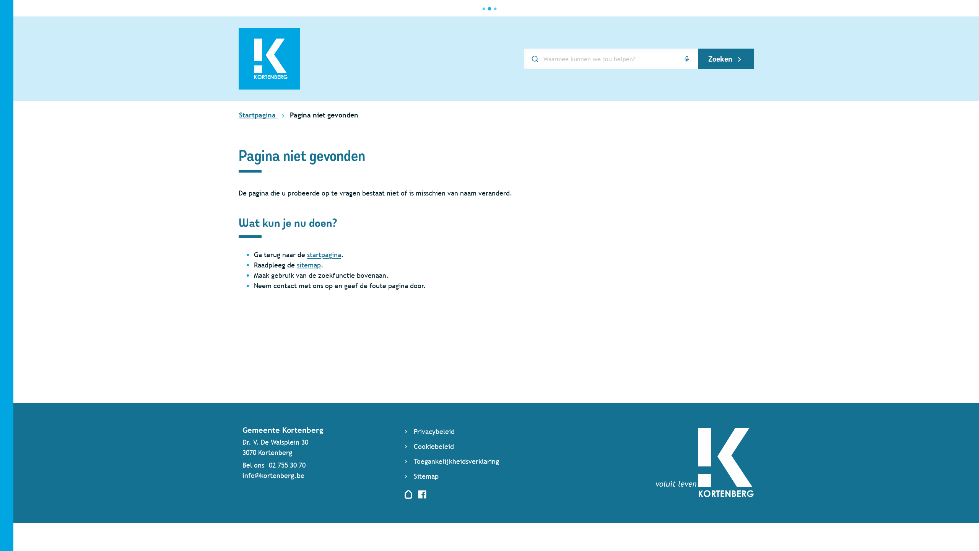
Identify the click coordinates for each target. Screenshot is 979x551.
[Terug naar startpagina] (705, 494)
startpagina (324, 254)
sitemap (309, 265)
